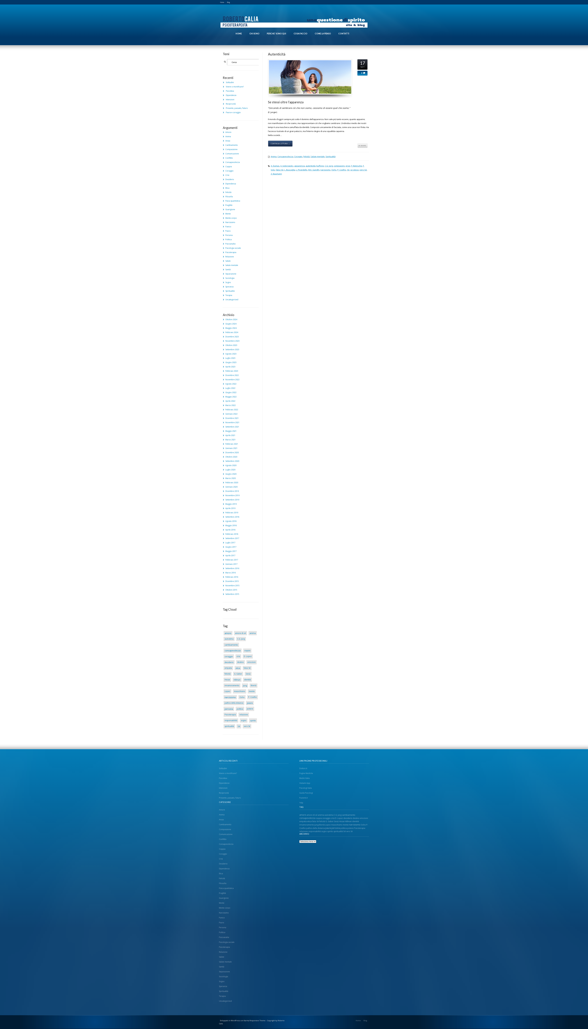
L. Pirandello (301, 169)
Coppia (228, 166)
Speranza (229, 286)
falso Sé (279, 169)
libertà (253, 685)
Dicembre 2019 (232, 491)
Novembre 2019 (232, 495)
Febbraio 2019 (231, 512)
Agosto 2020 (230, 465)
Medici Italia (304, 778)
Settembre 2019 (232, 499)
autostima (229, 639)
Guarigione (230, 209)
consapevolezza (233, 650)
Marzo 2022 (230, 405)
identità (247, 679)
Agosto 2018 (230, 521)
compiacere (339, 165)
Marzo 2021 (230, 439)
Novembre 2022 (232, 379)
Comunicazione (232, 153)
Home (222, 2)
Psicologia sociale (233, 248)
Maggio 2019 (231, 504)
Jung (245, 685)
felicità (227, 674)
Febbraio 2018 (231, 534)
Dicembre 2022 (232, 375)
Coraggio (298, 156)
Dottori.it (303, 768)
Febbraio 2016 (231, 577)
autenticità (310, 165)
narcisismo (325, 169)
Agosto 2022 (230, 384)
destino (240, 662)
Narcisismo (230, 222)
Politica (228, 239)
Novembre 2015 (232, 585)
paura (250, 702)
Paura (227, 231)
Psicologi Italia (305, 788)
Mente (228, 213)
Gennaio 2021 (231, 448)
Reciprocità (231, 104)
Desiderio (229, 179)
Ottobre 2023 (231, 345)
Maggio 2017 (231, 551)
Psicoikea (230, 91)
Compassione (231, 149)
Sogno (228, 282)
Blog (228, 2)
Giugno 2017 (230, 547)
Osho (333, 169)
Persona (229, 235)
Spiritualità (330, 156)
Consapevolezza (285, 156)
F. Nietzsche (356, 165)
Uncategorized (231, 299)
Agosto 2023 (230, 354)
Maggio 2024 (231, 328)
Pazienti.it (303, 798)
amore (228, 633)
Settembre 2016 (232, 568)
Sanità (228, 269)
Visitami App (304, 783)
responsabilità (231, 720)
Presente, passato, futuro (237, 108)
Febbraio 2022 (231, 409)
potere (250, 708)
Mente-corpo (231, 218)
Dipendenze (231, 95)
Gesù (248, 674)
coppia (247, 650)
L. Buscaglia (289, 169)
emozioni (251, 662)
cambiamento (231, 644)
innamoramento (232, 685)
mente (252, 691)
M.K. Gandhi (313, 169)
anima (253, 633)
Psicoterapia (230, 252)
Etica (227, 188)
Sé (348, 169)
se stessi (354, 169)
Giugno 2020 (230, 474)
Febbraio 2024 (231, 332)
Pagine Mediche (306, 773)
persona (229, 708)
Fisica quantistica (232, 201)
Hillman (237, 679)
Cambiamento (231, 145)
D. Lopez (248, 656)
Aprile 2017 (230, 555)
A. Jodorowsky (286, 165)
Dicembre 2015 (232, 581)
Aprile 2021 (230, 435)
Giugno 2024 (230, 323)
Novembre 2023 (232, 341)
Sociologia (229, 278)
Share (363, 145)
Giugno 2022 (230, 392)
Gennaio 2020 (231, 487)
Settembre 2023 (232, 349)
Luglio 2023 (230, 358)
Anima (274, 156)
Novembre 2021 (232, 422)
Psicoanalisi (230, 243)
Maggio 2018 (231, 525)
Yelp (301, 802)
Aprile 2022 (230, 401)
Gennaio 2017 (231, 564)
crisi (238, 656)
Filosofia (229, 196)
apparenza (299, 165)
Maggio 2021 (231, 431)
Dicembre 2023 (232, 336)
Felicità (306, 156)
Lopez (227, 691)
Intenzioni (230, 99)
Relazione (229, 256)
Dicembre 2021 (232, 418)
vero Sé (363, 169)
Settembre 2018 (232, 517)
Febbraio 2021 (231, 444)
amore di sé (240, 633)
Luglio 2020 (230, 469)
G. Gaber (238, 674)
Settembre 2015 (232, 594)
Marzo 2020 (230, 478)
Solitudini (230, 82)
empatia (228, 668)
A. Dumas (275, 165)
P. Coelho (341, 169)
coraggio (229, 656)
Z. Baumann (276, 173)
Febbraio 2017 (231, 559)
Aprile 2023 (230, 366)
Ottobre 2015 (231, 590)
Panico (228, 226)
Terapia (228, 295)
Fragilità (228, 205)
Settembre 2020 (232, 461)
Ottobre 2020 (231, 456)
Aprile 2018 (230, 529)
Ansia (227, 140)
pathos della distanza (234, 703)
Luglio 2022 (230, 388)
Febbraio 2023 (231, 371)
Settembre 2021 (232, 426)
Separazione (230, 273)
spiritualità (229, 726)
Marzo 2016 (230, 572)
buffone (320, 165)
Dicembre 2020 (232, 452)
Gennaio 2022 (231, 414)
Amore (228, 132)
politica (240, 708)
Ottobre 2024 (231, 319)
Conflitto (229, 158)
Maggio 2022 (231, 396)
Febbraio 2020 (231, 482)
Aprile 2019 (230, 508)
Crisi (227, 175)
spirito (253, 720)
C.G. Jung (329, 165)
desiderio (229, 662)
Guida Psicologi (306, 793)
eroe (348, 165)
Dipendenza (230, 183)
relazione (243, 714)
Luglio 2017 (230, 542)
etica (238, 668)
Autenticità (276, 54)
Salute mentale (318, 156)
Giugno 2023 (230, 362)
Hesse (227, 679)
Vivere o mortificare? (235, 86)
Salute (228, 261)
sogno (243, 720)
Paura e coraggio (233, 112)
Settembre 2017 (232, 538)
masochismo (239, 691)
